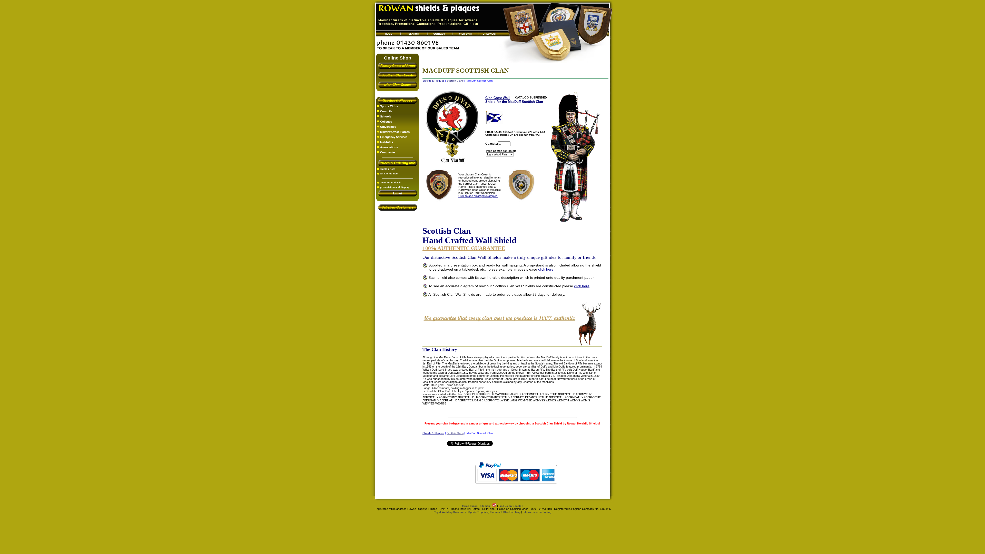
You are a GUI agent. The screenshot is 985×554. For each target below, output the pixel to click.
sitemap (485, 505)
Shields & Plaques (397, 100)
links (474, 505)
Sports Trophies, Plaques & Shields (491, 512)
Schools (385, 116)
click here (546, 269)
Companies (388, 152)
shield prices (387, 169)
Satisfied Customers (397, 207)
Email (397, 193)
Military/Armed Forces (395, 131)
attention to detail (390, 182)
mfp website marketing (537, 512)
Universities (388, 126)
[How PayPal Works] (516, 486)
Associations (389, 147)
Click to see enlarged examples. (478, 195)
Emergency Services (393, 136)
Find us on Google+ (511, 505)
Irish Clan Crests (397, 85)
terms (465, 505)
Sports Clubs (389, 106)
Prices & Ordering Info (397, 163)
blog (517, 512)
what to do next (389, 173)
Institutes (386, 142)
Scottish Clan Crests (397, 75)
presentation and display (394, 187)
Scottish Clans (455, 80)
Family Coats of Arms (397, 66)
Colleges (386, 121)
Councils (386, 111)
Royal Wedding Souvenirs (450, 512)
